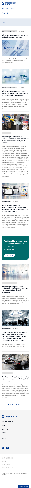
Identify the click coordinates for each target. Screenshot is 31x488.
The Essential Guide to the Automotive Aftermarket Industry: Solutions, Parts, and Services (15, 379)
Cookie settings (24, 486)
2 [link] (10, 404)
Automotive (5, 8)
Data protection (6, 465)
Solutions (4, 425)
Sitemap (4, 461)
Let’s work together (7, 422)
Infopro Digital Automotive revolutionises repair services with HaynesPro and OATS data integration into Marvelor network (15, 208)
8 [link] (16, 404)
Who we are (5, 429)
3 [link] (12, 404)
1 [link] (8, 404)
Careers (4, 433)
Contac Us (8, 255)
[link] (20, 404)
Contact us (5, 438)
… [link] (14, 404)
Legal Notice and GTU (7, 468)
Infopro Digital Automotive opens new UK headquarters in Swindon (15, 36)
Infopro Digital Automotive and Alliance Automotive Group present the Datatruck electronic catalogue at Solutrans (15, 140)
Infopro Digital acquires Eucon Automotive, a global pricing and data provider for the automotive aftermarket (15, 290)
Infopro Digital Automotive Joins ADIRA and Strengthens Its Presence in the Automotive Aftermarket (15, 93)
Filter (3, 22)
